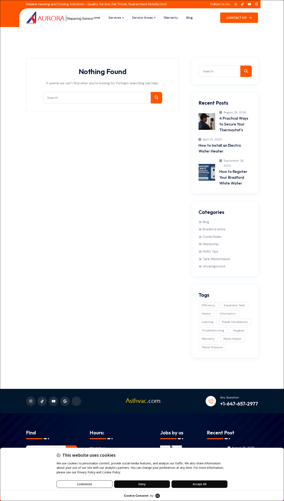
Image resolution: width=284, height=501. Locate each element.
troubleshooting (213, 330)
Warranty (171, 17)
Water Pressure (212, 347)
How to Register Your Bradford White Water (233, 177)
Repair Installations (235, 322)
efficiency (208, 305)
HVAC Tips (210, 251)
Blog (189, 17)
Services (115, 17)
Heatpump (211, 244)
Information (228, 313)
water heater (232, 339)
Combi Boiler (212, 236)
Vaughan (238, 330)
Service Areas (142, 17)
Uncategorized (214, 266)
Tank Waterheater (216, 259)
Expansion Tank (234, 305)
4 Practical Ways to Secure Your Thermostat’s (233, 124)
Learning (207, 322)
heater (206, 313)
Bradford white (214, 229)
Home (95, 17)
